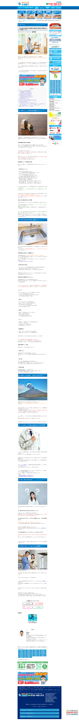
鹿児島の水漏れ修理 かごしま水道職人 (24, 687)
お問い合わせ (58, 7)
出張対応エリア (47, 7)
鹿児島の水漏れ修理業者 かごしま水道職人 (24, 20)
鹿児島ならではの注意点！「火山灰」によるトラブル (26, 99)
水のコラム (42, 7)
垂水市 (36, 651)
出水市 (22, 651)
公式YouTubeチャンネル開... (54, 102)
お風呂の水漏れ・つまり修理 (43, 689)
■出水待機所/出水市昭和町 (49, 699)
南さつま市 (21, 654)
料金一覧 (31, 7)
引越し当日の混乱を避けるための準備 (25, 93)
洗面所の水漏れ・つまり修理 (52, 689)
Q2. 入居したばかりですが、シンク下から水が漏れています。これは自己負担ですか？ (33, 103)
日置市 (52, 85)
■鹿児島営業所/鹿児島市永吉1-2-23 (50, 693)
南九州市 (35, 654)
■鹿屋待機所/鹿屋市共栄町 (49, 700)
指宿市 (29, 651)
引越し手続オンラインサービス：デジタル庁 (26, 261)
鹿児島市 (21, 650)
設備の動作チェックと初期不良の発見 (25, 92)
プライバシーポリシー (31, 688)
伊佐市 (43, 654)
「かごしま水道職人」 (23, 464)
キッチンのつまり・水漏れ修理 (32, 689)
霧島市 (52, 86)
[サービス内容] (24, 7)
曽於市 (58, 85)
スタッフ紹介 (58, 687)
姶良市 (22, 655)
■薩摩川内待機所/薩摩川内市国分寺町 (51, 698)
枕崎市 (36, 650)
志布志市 (28, 654)
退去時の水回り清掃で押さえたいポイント (26, 97)
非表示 (33, 88)
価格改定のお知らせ (53, 105)
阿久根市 (43, 650)
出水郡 (36, 655)
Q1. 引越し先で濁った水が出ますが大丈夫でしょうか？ (28, 102)
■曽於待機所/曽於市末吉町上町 (50, 701)
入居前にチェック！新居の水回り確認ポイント (26, 90)
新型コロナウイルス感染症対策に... (55, 110)
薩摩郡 (29, 655)
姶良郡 (43, 655)
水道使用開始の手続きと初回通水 (25, 91)
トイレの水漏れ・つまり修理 (23, 689)
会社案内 (53, 7)
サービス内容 (25, 7)
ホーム (20, 7)
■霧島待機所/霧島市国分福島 (49, 694)
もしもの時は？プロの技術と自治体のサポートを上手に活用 (27, 100)
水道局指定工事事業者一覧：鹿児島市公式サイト (26, 475)
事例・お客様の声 (36, 7)
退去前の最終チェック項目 (24, 98)
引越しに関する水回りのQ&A (23, 101)
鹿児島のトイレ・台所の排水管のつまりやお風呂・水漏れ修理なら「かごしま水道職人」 (39, 704)
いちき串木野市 (58, 86)
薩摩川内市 (43, 651)
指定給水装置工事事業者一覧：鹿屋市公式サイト (26, 476)
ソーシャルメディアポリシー (39, 688)
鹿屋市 (29, 650)
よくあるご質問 (49, 687)
